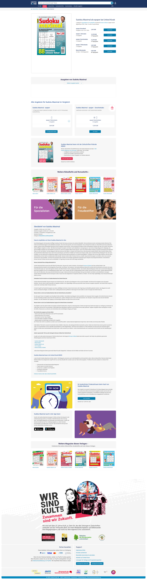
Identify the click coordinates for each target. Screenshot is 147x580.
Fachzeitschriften (60, 6)
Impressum (74, 577)
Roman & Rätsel (42, 9)
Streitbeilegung (82, 577)
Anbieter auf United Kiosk (83, 557)
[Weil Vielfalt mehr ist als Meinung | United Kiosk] (34, 3)
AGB (61, 577)
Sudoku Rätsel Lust (39, 344)
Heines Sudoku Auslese (40, 347)
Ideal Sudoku (38, 342)
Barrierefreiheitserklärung (94, 577)
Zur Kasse (109, 29)
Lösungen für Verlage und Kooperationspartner (88, 560)
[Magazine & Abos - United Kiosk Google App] (51, 428)
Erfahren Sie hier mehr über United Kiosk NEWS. (45, 373)
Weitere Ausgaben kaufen (73, 83)
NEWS (44, 6)
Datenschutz (67, 577)
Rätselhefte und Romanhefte (46, 235)
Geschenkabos (68, 6)
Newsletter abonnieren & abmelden (85, 555)
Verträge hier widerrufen (83, 563)
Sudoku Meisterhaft (39, 341)
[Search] (112, 3)
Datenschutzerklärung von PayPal (42, 560)
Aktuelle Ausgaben (78, 6)
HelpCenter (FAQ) (80, 550)
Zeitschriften (51, 6)
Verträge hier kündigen (97, 563)
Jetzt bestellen (86, 398)
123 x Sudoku (38, 345)
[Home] (31, 9)
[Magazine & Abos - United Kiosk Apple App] (39, 428)
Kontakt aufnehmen (81, 552)
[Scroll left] (65, 83)
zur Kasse (95, 131)
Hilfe (112, 6)
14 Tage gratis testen (51, 131)
